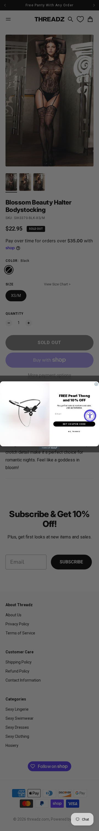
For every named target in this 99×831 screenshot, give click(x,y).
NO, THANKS (74, 432)
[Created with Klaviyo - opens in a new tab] (49, 448)
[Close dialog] (96, 384)
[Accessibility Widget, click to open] (90, 415)
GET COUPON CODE (74, 424)
